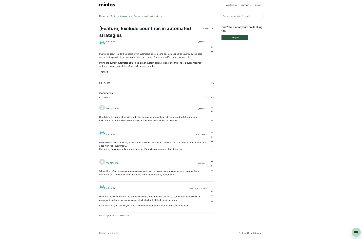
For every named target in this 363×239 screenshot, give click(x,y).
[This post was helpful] (211, 42)
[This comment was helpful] (211, 107)
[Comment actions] (211, 121)
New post (235, 37)
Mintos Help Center (108, 16)
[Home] (107, 5)
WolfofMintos (113, 108)
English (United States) (250, 233)
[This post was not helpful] (211, 51)
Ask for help (231, 5)
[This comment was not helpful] (211, 116)
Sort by (209, 97)
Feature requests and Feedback (148, 16)
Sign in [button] (258, 5)
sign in (108, 215)
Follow (205, 28)
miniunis (110, 41)
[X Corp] (104, 83)
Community (246, 5)
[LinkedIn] (108, 83)
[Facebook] (100, 83)
